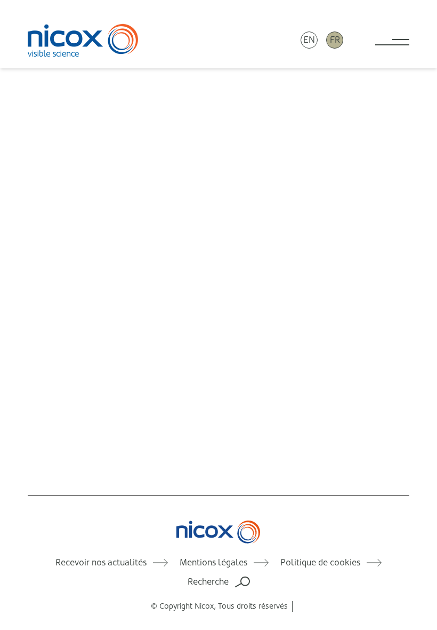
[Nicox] (83, 40)
